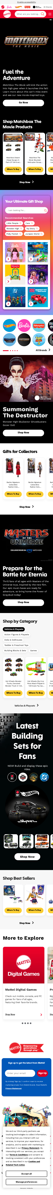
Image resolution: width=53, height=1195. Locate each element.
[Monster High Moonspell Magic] (38, 275)
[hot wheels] (18, 7)
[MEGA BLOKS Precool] (38, 297)
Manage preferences (26, 1182)
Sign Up (42, 1073)
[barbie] (9, 7)
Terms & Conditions (18, 1155)
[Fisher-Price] (39, 325)
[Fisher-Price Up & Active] (15, 275)
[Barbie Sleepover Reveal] (15, 252)
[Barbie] (24, 325)
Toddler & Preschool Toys (16, 645)
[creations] (37, 7)
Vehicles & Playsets (13, 629)
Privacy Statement (30, 1148)
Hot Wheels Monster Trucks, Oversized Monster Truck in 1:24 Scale (13, 683)
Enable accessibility (26, 2)
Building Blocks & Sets (15, 650)
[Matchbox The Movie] (24, 339)
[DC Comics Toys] (15, 297)
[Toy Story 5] (39, 339)
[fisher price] (27, 7)
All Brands (41, 350)
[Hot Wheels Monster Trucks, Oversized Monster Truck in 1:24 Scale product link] (13, 667)
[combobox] (30, 14)
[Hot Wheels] (9, 325)
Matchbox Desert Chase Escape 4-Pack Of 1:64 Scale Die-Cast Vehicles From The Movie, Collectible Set (13, 160)
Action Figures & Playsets (16, 634)
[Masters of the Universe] (9, 339)
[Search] (45, 210)
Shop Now (25, 182)
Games (33, 650)
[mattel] (3, 7)
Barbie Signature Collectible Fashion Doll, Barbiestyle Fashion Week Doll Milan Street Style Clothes (13, 484)
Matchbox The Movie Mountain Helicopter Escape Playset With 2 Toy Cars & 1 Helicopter (34, 160)
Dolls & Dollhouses (13, 640)
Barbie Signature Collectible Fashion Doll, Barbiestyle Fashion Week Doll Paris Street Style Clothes (34, 484)
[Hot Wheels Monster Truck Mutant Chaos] (38, 252)
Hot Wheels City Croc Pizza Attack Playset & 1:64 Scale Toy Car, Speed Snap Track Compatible (35, 683)
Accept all (26, 1174)
